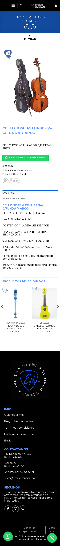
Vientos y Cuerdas (33, 19)
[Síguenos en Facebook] (7, 508)
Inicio (19, 17)
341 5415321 (27, 472)
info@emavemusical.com (21, 478)
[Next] (57, 313)
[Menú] (13, 6)
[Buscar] (21, 6)
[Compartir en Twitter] (17, 180)
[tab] (30, 193)
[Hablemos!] (52, 538)
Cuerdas (23, 174)
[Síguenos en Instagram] (15, 508)
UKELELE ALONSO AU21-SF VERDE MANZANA (44, 329)
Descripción (8, 193)
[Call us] (23, 508)
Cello (15, 174)
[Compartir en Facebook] (11, 180)
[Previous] (2, 313)
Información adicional (13, 198)
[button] (8, 536)
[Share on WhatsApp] (5, 180)
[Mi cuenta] (56, 5)
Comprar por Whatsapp (27, 157)
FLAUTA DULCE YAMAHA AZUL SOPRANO (15, 329)
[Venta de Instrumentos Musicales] (38, 5)
